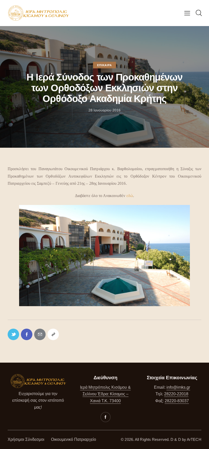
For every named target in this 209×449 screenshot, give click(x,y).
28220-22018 (176, 394)
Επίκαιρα (104, 65)
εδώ (129, 195)
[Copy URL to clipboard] (53, 334)
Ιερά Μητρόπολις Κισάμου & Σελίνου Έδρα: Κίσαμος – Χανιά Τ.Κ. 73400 (105, 394)
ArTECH (194, 439)
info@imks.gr (178, 387)
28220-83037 (177, 401)
